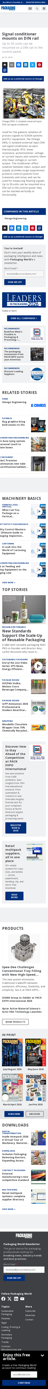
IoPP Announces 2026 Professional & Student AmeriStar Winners (15, 707)
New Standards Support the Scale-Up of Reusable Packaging (23, 635)
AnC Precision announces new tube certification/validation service (14, 464)
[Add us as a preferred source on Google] (4, 70)
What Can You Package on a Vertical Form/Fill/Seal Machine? (10, 513)
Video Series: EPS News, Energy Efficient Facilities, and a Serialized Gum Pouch (15, 666)
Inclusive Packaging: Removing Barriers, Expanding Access (14, 1157)
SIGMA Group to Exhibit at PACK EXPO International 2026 (22, 999)
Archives (34, 1114)
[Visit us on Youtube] (22, 1298)
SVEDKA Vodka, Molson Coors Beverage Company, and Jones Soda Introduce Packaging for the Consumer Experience (15, 686)
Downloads (8, 1151)
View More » (8, 582)
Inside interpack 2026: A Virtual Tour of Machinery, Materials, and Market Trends (15, 1140)
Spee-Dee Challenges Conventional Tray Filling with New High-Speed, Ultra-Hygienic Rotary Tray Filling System (23, 970)
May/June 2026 (36, 1069)
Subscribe (14, 1114)
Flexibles (7, 418)
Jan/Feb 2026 (36, 1104)
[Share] (18, 64)
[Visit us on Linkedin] (16, 1298)
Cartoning (8, 543)
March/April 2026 (12, 1104)
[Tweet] (32, 64)
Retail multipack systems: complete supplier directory (13, 1196)
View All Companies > (24, 318)
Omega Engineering (16, 218)
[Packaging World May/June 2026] (35, 1052)
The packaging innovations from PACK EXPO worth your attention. (14, 355)
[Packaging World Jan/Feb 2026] (35, 1088)
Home (5, 399)
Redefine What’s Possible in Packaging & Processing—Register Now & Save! (13, 335)
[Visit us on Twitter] (9, 1298)
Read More (14, 896)
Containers (6, 457)
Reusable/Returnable (14, 627)
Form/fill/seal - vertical (11, 505)
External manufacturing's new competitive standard (15, 1177)
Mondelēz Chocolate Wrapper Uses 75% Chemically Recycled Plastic (14, 727)
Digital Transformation (11, 1132)
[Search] (37, 8)
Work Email (11, 268)
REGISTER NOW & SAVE (16, 828)
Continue (24, 1382)
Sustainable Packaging (15, 659)
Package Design (10, 680)
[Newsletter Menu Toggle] (30, 8)
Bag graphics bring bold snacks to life (13, 423)
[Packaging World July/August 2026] (12, 1052)
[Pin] (39, 64)
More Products (15, 1021)
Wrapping (7, 721)
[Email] (11, 64)
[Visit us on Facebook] (3, 1298)
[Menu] (44, 8)
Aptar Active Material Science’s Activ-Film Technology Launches (22, 1010)
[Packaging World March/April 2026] (12, 1088)
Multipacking (9, 1189)
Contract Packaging (13, 1170)
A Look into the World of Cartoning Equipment (14, 550)
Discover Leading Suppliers (13, 372)
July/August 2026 (12, 1069)
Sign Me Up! (15, 282)
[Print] (4, 64)
